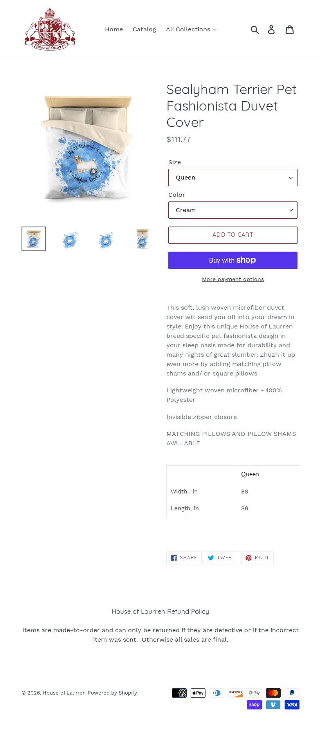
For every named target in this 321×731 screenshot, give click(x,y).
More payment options (233, 279)
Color (176, 194)
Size (174, 162)
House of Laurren (64, 693)
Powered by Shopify (112, 693)
